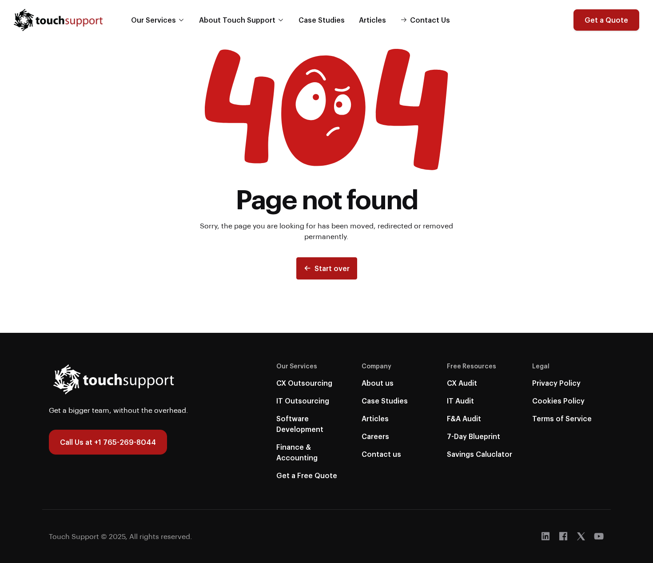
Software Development (299, 423)
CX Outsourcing (304, 383)
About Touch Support (237, 20)
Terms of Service (562, 418)
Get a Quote (606, 20)
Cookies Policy (558, 400)
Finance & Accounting (297, 452)
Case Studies (322, 20)
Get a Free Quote (306, 475)
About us (378, 383)
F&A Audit (464, 418)
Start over (332, 268)
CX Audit (462, 383)
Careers (375, 436)
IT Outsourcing (302, 400)
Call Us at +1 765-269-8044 (108, 442)
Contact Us (430, 20)
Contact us (381, 454)
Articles (372, 20)
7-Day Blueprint (473, 436)
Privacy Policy (556, 383)
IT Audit (460, 400)
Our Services (153, 20)
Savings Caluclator (479, 454)
